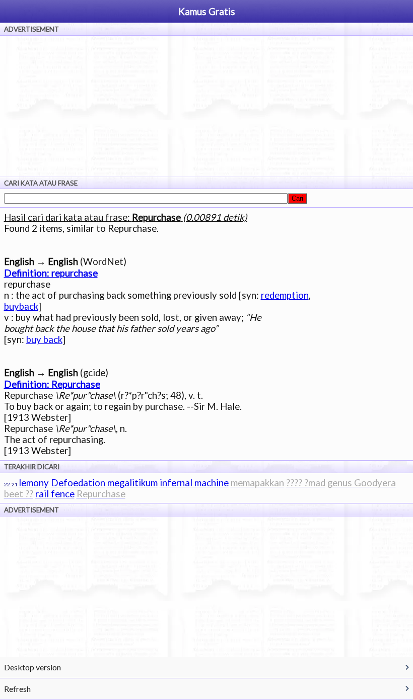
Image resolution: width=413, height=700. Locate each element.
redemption (285, 295)
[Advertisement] (206, 106)
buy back (44, 339)
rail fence (55, 493)
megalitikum (132, 482)
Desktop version (32, 667)
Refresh (17, 688)
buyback (21, 306)
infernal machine (194, 482)
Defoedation (78, 482)
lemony (34, 482)
